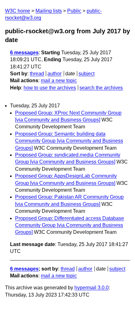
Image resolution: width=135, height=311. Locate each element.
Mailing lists (48, 10)
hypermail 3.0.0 (91, 287)
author (54, 73)
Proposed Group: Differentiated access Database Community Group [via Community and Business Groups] (69, 225)
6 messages (24, 52)
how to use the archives (50, 87)
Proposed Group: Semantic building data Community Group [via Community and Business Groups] (69, 141)
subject (86, 73)
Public (74, 10)
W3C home (17, 10)
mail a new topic (59, 80)
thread (37, 73)
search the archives (101, 87)
